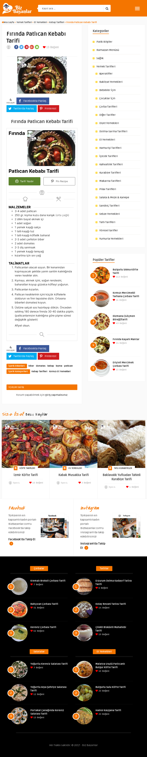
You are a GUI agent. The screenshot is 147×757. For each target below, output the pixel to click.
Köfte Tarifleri (27, 468)
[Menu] (137, 8)
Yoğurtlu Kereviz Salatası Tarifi (49, 663)
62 (34, 631)
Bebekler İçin (107, 90)
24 (117, 343)
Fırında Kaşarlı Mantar (126, 339)
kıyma (59, 365)
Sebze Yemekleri (109, 214)
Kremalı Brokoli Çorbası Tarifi (47, 580)
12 (34, 694)
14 (99, 607)
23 (116, 369)
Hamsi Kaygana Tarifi (108, 710)
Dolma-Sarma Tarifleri (113, 131)
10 (33, 482)
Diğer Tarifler (107, 115)
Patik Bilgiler (104, 41)
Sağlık (100, 58)
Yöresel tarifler (108, 230)
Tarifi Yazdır (26, 181)
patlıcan (68, 365)
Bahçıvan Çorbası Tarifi (44, 604)
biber (31, 365)
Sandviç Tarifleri (109, 205)
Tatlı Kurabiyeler (123, 468)
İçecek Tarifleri (108, 156)
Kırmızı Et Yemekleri (60, 371)
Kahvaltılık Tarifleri (111, 164)
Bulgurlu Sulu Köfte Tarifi (111, 687)
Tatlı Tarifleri (107, 222)
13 (47, 47)
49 (117, 323)
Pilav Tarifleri (107, 189)
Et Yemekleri (40, 22)
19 (99, 634)
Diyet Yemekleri (109, 123)
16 (116, 300)
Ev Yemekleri (75, 468)
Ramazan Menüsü (107, 50)
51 (34, 607)
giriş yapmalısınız (56, 395)
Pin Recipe (61, 181)
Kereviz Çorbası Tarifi (43, 627)
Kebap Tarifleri (56, 22)
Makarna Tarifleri (110, 181)
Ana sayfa (9, 22)
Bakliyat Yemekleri (110, 81)
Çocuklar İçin (107, 98)
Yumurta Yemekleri (111, 238)
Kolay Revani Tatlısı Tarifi (111, 604)
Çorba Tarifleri (108, 106)
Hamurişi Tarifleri (110, 148)
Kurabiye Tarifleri (110, 172)
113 (117, 276)
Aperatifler (106, 73)
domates (41, 365)
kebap (50, 365)
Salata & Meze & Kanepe (114, 197)
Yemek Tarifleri (24, 22)
